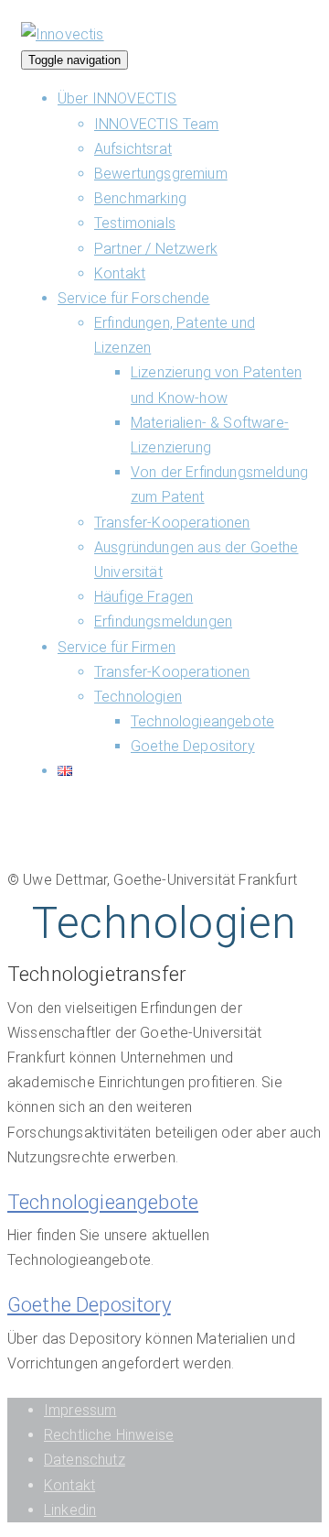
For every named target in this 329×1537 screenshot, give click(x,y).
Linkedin (70, 1510)
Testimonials (134, 223)
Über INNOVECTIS (117, 98)
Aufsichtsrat (133, 149)
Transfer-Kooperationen (172, 522)
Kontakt (119, 273)
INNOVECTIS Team (156, 124)
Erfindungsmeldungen (163, 621)
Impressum (80, 1410)
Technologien (138, 696)
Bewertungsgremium (161, 173)
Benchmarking (140, 198)
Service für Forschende (134, 298)
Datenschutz (84, 1459)
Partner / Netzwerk (156, 248)
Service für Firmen (116, 647)
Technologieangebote (202, 721)
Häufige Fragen (143, 596)
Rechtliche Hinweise (109, 1435)
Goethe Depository (193, 746)
